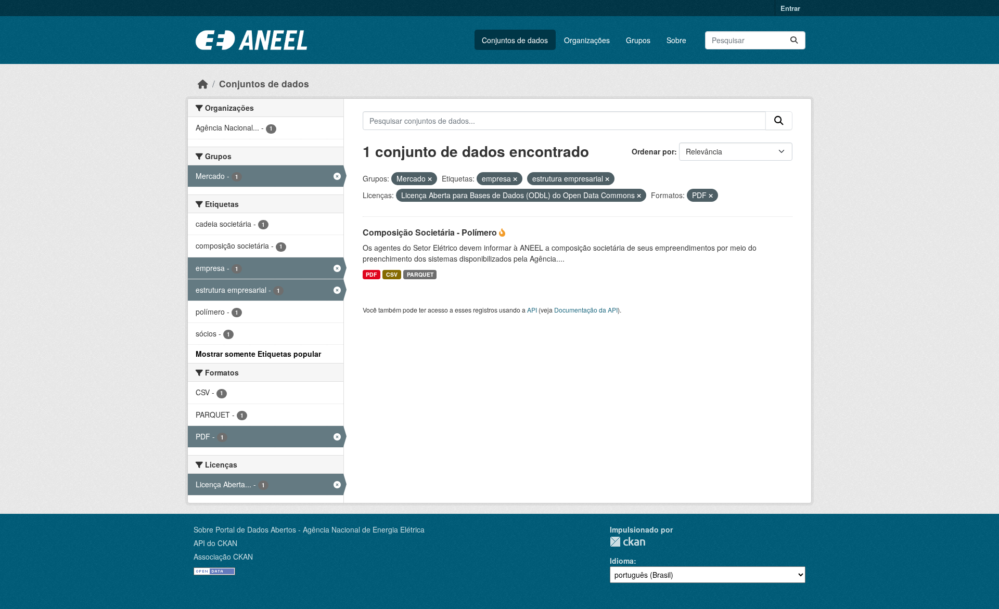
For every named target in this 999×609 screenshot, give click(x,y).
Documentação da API (586, 309)
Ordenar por (653, 151)
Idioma (622, 560)
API (532, 309)
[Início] (203, 83)
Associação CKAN (223, 556)
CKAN (627, 541)
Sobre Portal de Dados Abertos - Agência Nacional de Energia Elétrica (309, 529)
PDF (371, 274)
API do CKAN (215, 543)
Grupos (638, 40)
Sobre (676, 40)
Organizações (587, 40)
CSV (392, 274)
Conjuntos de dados (515, 40)
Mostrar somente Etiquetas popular (258, 353)
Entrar (790, 8)
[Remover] (430, 179)
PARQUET (420, 274)
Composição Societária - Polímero (431, 232)
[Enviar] (794, 40)
